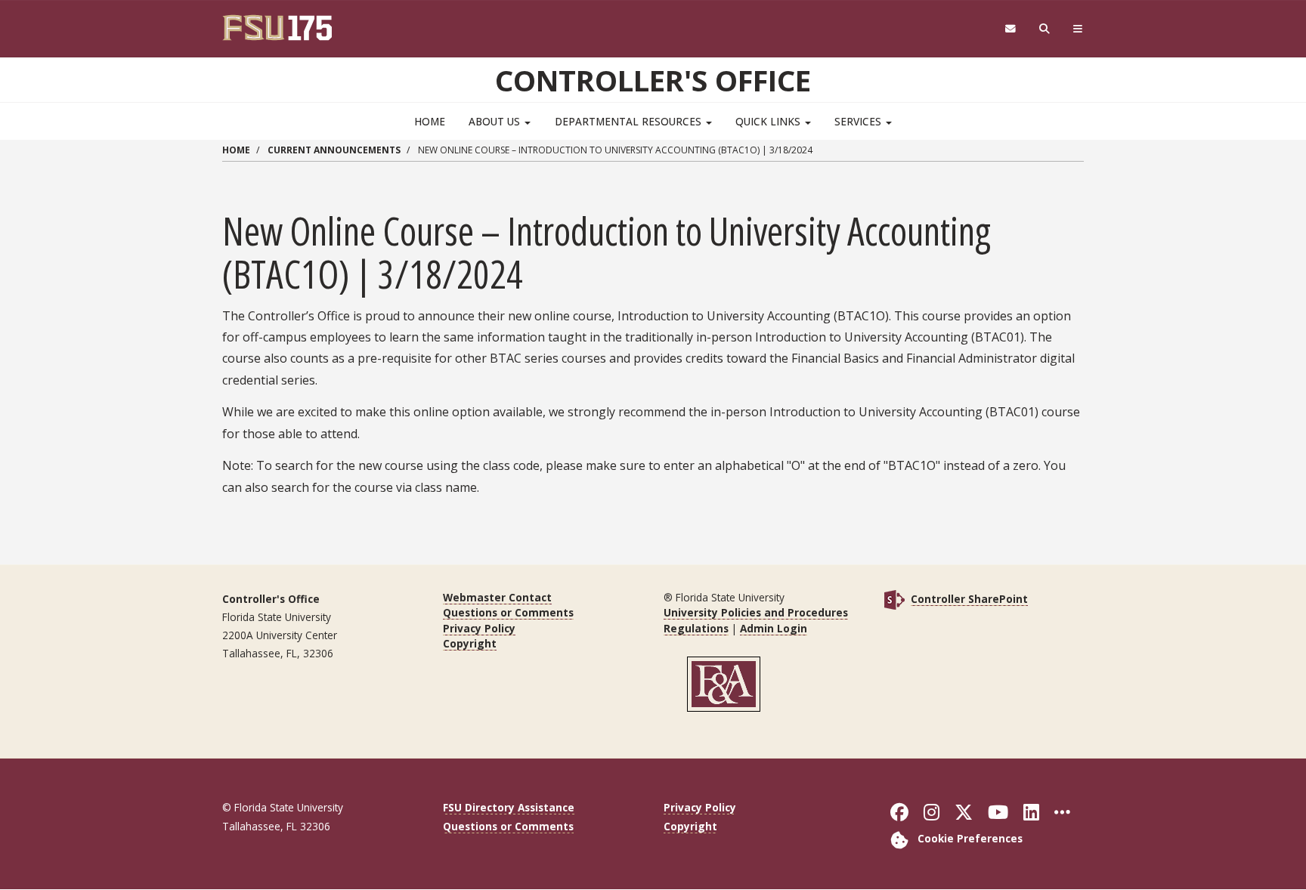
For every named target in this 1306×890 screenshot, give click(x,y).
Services (859, 121)
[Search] (1044, 29)
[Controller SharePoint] (894, 599)
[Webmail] (1010, 29)
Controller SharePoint (969, 599)
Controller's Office (653, 80)
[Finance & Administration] (724, 683)
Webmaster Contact (497, 597)
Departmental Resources (629, 121)
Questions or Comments (508, 612)
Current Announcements (334, 150)
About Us (496, 121)
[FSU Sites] (1078, 29)
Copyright (470, 643)
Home (429, 121)
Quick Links (769, 121)
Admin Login (773, 628)
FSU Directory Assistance (508, 807)
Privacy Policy (479, 628)
